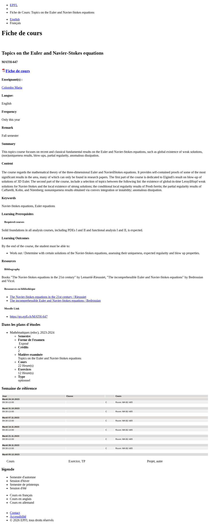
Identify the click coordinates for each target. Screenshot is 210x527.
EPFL (14, 5)
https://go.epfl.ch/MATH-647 (29, 316)
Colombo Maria (12, 87)
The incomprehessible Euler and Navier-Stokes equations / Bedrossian (55, 300)
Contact (15, 513)
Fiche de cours (18, 71)
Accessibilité (18, 516)
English (15, 19)
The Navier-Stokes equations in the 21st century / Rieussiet (48, 297)
